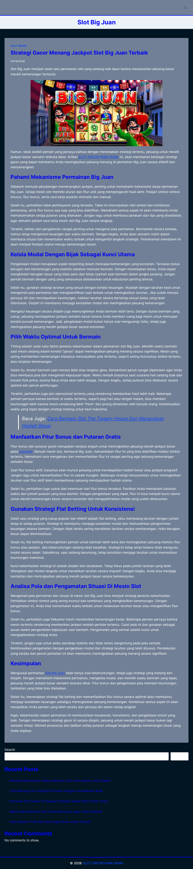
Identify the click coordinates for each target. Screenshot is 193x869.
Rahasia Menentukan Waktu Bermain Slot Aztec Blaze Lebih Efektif (60, 781)
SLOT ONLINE (19, 45)
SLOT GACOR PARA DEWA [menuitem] (98, 157)
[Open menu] (185, 7)
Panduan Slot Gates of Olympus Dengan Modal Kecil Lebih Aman (58, 801)
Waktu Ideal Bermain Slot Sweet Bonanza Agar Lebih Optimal (55, 811)
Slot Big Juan (55, 673)
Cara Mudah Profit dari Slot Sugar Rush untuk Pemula (50, 822)
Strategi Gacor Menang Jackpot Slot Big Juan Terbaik (79, 52)
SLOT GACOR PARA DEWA (103, 863)
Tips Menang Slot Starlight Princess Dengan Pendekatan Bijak (56, 791)
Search (10, 750)
